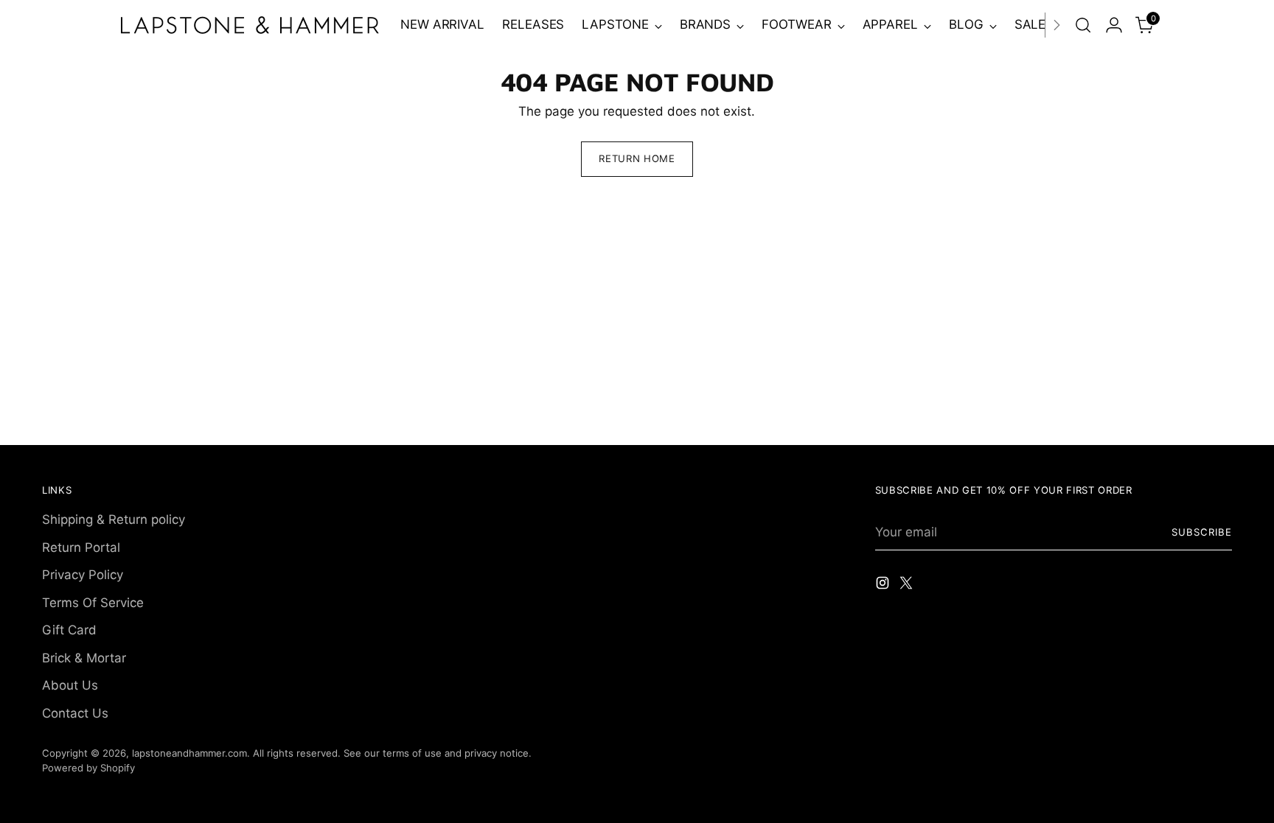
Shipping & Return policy (113, 519)
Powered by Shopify (88, 768)
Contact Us (75, 713)
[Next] (1056, 25)
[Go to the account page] (1114, 25)
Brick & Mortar (84, 658)
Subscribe (1202, 532)
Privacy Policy (82, 574)
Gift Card (69, 630)
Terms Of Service (93, 602)
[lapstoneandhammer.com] (250, 25)
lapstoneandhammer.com (189, 753)
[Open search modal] (1083, 25)
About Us (70, 685)
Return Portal (81, 547)
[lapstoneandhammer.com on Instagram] (884, 585)
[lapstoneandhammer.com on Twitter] (907, 585)
